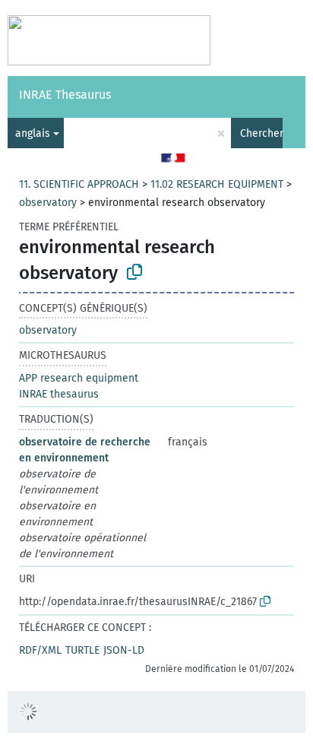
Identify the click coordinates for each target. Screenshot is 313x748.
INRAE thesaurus (59, 394)
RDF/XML (40, 650)
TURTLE (82, 650)
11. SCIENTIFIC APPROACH (79, 184)
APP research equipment (78, 378)
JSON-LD (123, 650)
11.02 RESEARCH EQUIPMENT (216, 184)
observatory (48, 202)
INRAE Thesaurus (65, 94)
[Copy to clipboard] (134, 272)
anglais (32, 133)
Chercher (261, 133)
